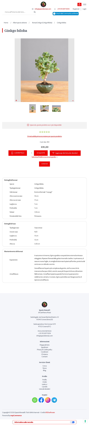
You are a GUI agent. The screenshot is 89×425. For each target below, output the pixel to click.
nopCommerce (16, 415)
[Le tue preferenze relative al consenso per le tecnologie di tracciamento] (85, 421)
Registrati (76, 9)
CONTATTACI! (19, 153)
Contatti (44, 357)
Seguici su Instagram (47, 400)
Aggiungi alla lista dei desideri (66, 153)
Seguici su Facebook (41, 400)
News (45, 368)
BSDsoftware (50, 412)
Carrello (79, 4)
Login (84, 9)
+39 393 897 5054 (63, 9)
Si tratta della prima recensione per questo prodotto (44, 136)
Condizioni (44, 352)
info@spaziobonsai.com (43, 9)
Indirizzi (44, 384)
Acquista (41, 153)
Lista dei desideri (44, 389)
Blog (44, 370)
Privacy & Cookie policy (44, 350)
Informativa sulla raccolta (24, 422)
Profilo (44, 380)
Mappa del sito (44, 345)
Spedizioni (44, 347)
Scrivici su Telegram (54, 400)
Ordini (44, 382)
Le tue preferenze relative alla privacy (53, 422)
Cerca (34, 12)
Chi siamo (44, 354)
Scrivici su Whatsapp (34, 400)
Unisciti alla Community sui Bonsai (66, 14)
